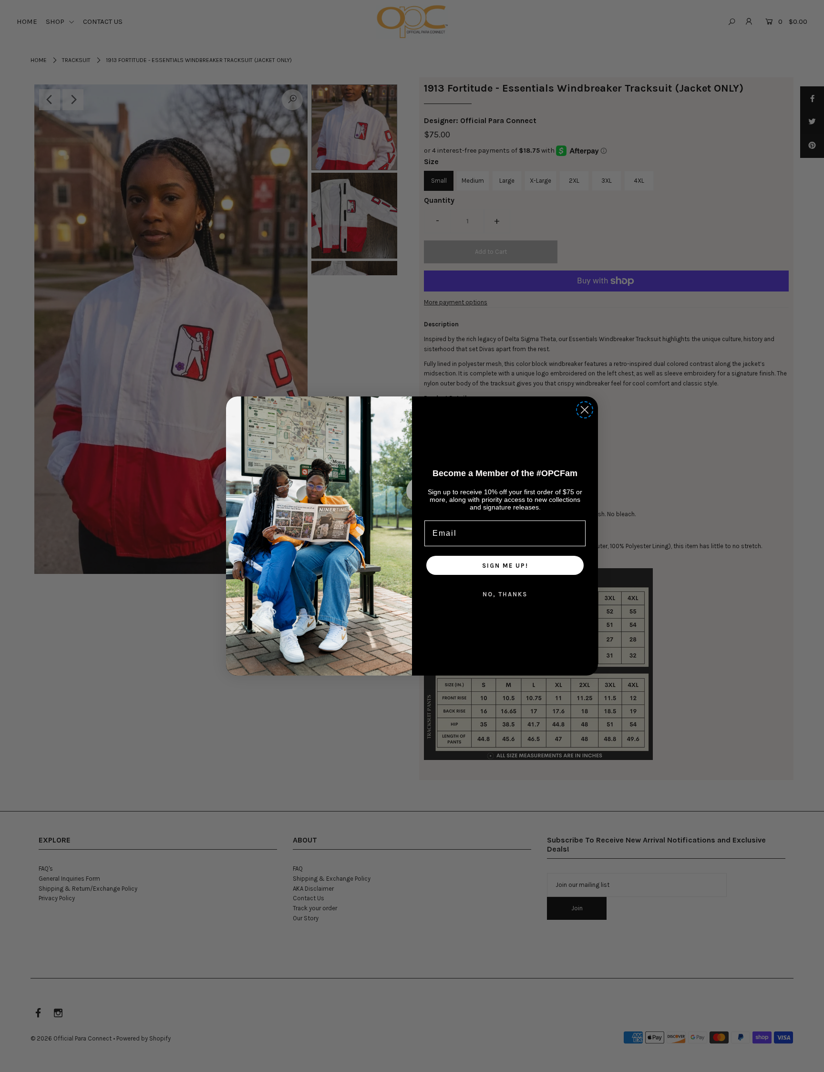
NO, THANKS (505, 594)
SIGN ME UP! (505, 565)
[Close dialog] (584, 409)
